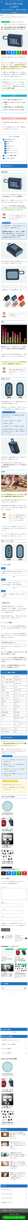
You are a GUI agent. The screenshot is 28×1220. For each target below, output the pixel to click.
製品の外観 (8, 141)
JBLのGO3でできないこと (12, 152)
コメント (4, 887)
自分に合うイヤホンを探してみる (13, 1217)
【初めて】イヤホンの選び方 (21, 9)
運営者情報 (5, 1210)
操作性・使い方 (9, 146)
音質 (7, 143)
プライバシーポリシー (21, 1210)
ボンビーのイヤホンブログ (14, 5)
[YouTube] (14, 12)
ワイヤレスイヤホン (6, 1189)
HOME (3, 15)
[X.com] (12, 12)
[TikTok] (16, 12)
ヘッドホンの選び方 (6, 1053)
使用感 (7, 148)
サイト (2, 916)
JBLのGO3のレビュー (9, 139)
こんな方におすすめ (8, 158)
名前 (3, 902)
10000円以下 (5, 869)
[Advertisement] (14, 1010)
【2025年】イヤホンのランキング (7, 9)
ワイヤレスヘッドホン (7, 1198)
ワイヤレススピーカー (9, 15)
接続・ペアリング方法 (11, 150)
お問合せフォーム (12, 1210)
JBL (10, 869)
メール (3, 909)
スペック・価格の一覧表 (9, 155)
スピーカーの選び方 (6, 1048)
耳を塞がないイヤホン (7, 1202)
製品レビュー (16, 869)
